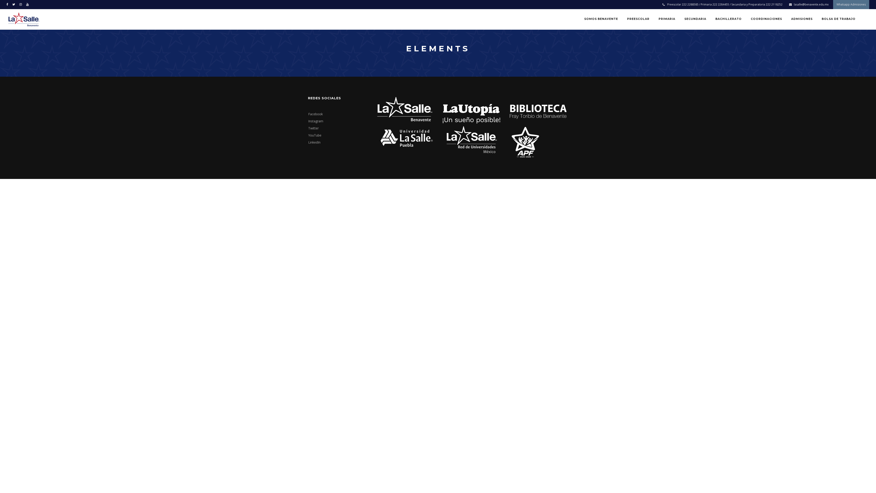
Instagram (315, 121)
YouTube (314, 135)
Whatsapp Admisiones (851, 4)
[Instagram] (21, 4)
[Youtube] (28, 4)
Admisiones (802, 19)
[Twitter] (14, 4)
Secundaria (695, 19)
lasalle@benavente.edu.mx (811, 4)
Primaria (667, 19)
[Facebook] (8, 4)
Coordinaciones (766, 19)
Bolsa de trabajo (838, 19)
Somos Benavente (601, 19)
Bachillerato (728, 19)
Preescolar (638, 19)
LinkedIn (314, 142)
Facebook (315, 114)
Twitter (313, 128)
